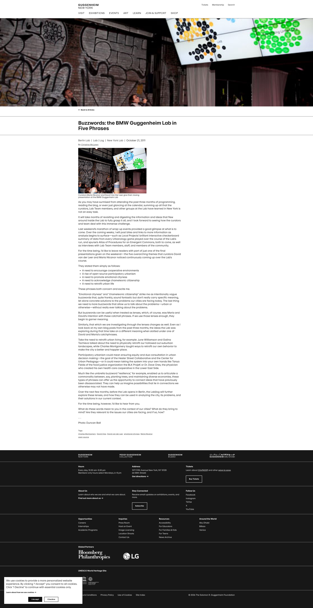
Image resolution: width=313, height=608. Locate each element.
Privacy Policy (107, 595)
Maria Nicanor (147, 434)
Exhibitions (97, 13)
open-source (83, 437)
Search (231, 5)
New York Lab (115, 140)
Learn (137, 13)
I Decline (51, 599)
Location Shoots (126, 533)
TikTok (189, 502)
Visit (81, 13)
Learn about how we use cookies (20, 592)
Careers (82, 523)
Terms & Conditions (87, 595)
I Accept (35, 599)
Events (114, 13)
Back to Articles (87, 110)
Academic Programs (87, 530)
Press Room (124, 523)
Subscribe (139, 506)
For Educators (165, 526)
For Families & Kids (168, 530)
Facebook (190, 494)
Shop (174, 13)
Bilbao (202, 526)
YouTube (190, 509)
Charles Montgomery (87, 434)
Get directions (139, 476)
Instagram (191, 498)
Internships (83, 526)
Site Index (140, 595)
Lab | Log (98, 140)
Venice (202, 530)
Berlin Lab (84, 140)
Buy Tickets (194, 479)
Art (125, 13)
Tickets (204, 5)
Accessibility (165, 523)
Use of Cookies (125, 595)
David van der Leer (115, 434)
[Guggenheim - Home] (88, 6)
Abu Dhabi (204, 523)
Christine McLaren (90, 144)
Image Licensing (126, 530)
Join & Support (155, 13)
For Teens (163, 533)
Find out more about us (89, 498)
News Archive (165, 537)
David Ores (101, 434)
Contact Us (124, 537)
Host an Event (125, 526)
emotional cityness (132, 434)
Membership (218, 5)
